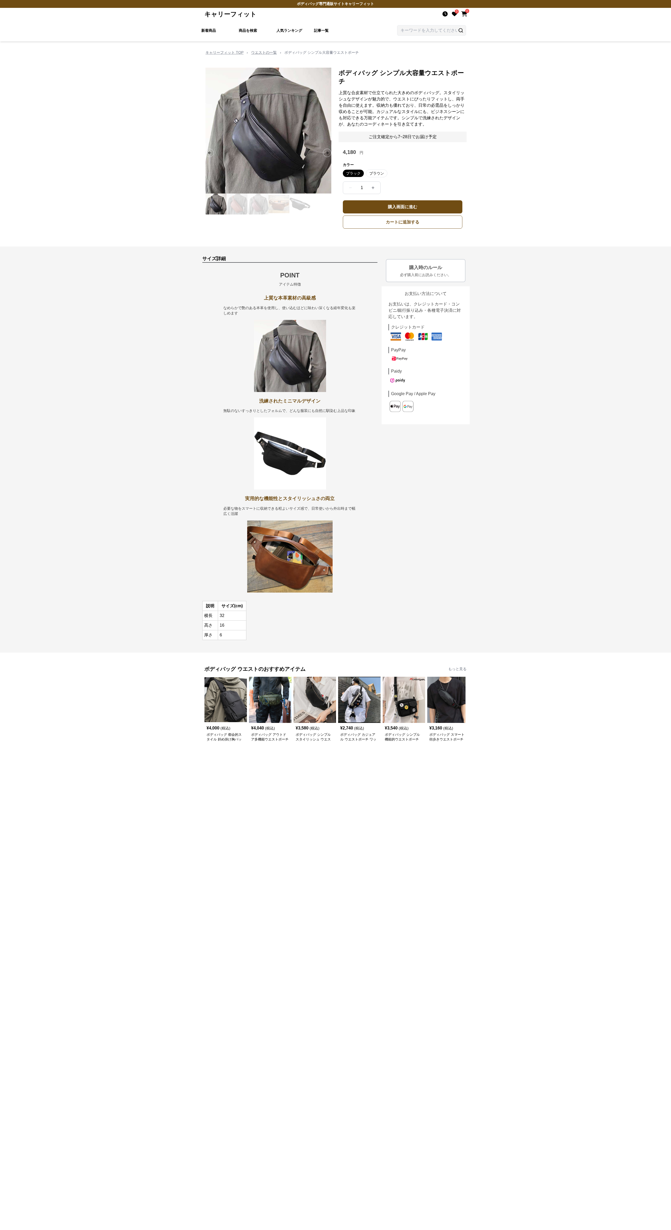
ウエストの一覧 (264, 52)
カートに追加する (402, 222)
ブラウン (376, 173)
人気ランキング (289, 30)
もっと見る (457, 669)
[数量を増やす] (373, 187)
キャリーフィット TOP (224, 52)
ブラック (353, 173)
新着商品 (208, 30)
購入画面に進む (402, 207)
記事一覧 (321, 30)
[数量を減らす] (350, 187)
